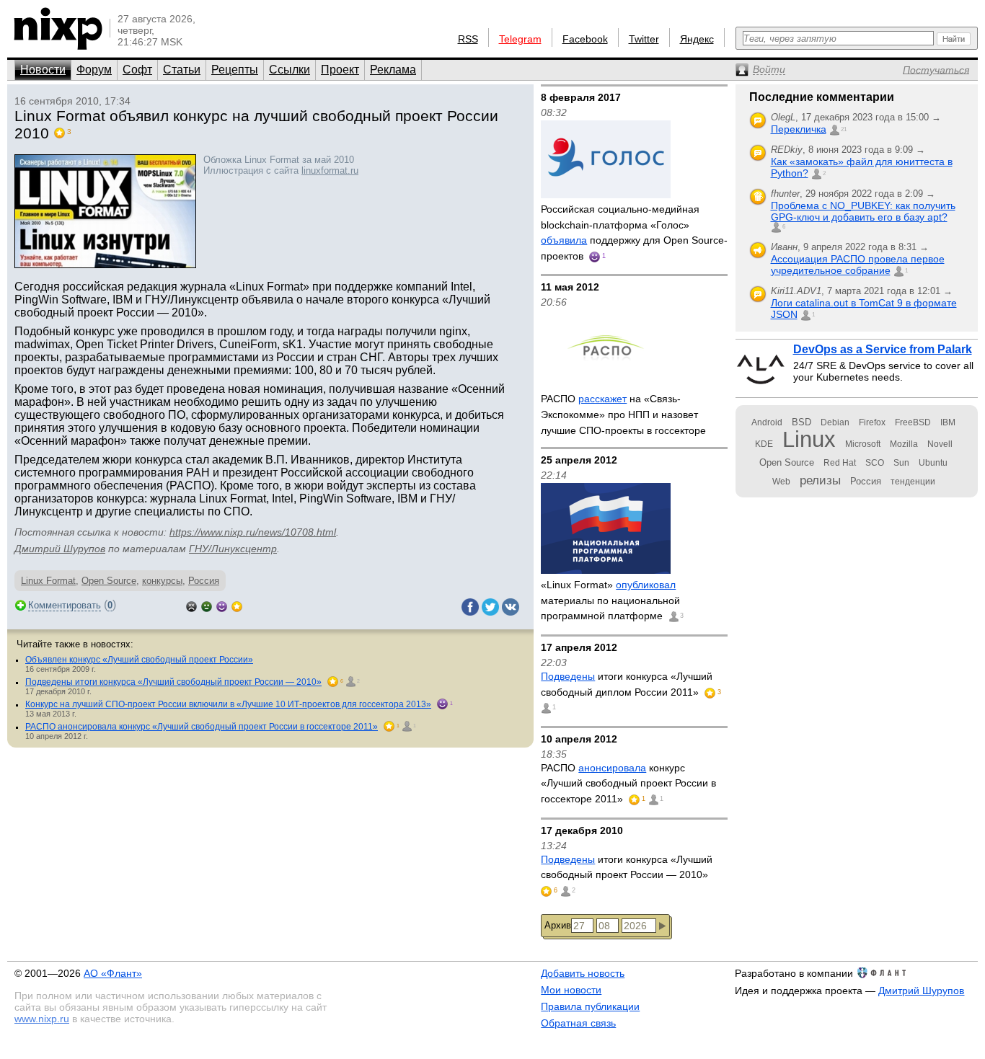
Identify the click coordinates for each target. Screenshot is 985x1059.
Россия (203, 580)
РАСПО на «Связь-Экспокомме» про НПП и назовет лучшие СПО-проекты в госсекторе (623, 414)
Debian (835, 422)
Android (766, 422)
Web (781, 481)
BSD (801, 422)
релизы (820, 480)
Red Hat (839, 462)
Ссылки (289, 69)
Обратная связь (578, 1023)
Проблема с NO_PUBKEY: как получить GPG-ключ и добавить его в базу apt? (863, 211)
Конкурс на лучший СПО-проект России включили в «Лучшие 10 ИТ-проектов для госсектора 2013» (228, 704)
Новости (43, 69)
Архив (557, 925)
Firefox (872, 422)
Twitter (644, 39)
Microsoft (862, 444)
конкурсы (162, 580)
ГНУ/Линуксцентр (233, 548)
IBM (947, 422)
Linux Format (48, 580)
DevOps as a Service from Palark (882, 349)
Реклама (393, 69)
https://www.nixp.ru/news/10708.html (252, 532)
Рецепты (234, 69)
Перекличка (798, 129)
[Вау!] (236, 605)
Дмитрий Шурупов (59, 548)
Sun (901, 462)
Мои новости (571, 990)
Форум (94, 69)
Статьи (181, 69)
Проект (340, 69)
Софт (137, 69)
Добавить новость (582, 973)
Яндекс (697, 39)
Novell (940, 444)
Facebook (585, 39)
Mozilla (904, 444)
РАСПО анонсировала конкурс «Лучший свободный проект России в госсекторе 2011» (201, 727)
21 (844, 129)
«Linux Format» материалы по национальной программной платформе (610, 600)
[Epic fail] (191, 605)
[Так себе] (206, 605)
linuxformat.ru (329, 170)
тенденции (913, 481)
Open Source (108, 580)
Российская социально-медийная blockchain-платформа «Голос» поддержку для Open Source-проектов (634, 232)
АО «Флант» (113, 973)
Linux (809, 439)
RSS (468, 39)
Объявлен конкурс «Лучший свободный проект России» (139, 660)
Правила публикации (590, 1006)
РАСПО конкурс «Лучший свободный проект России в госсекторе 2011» (628, 783)
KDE (764, 444)
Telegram (520, 39)
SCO (874, 462)
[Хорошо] (221, 605)
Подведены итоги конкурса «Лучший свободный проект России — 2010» (173, 682)
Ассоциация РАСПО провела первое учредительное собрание (858, 264)
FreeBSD (913, 422)
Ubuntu (933, 462)
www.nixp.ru (41, 1018)
